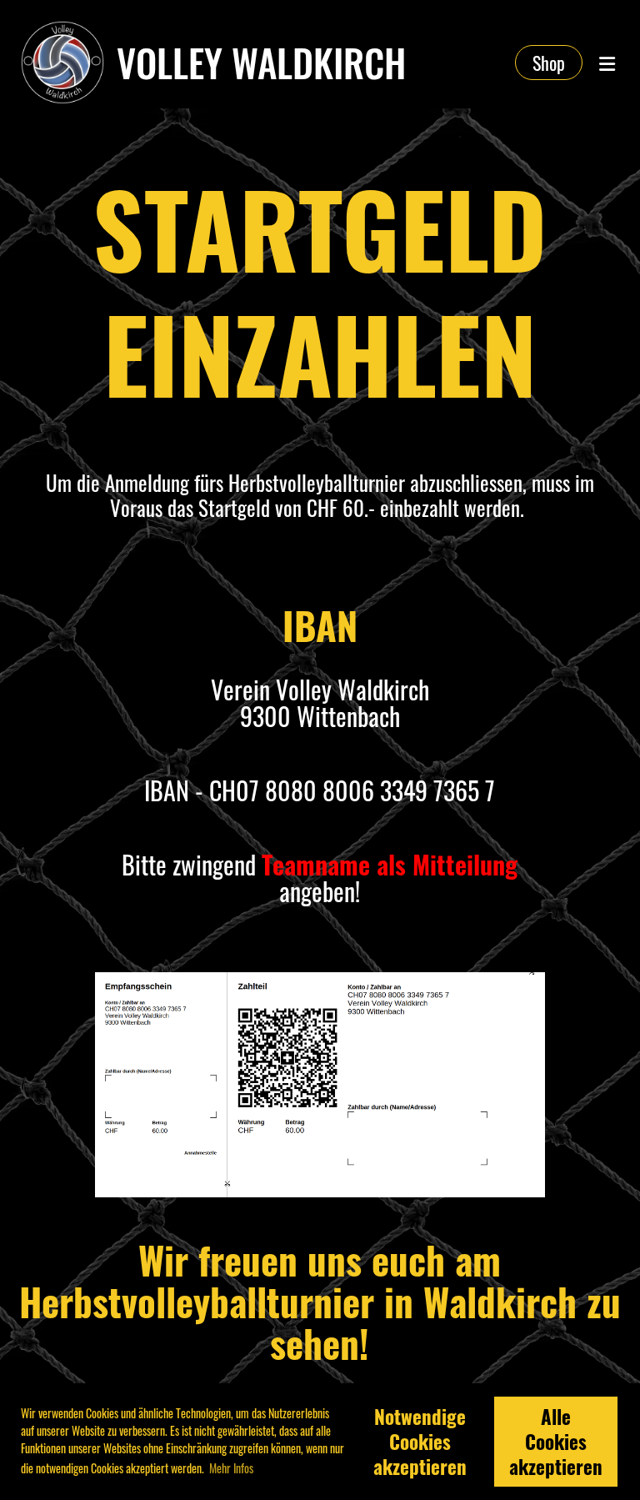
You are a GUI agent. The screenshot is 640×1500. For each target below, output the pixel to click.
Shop (548, 62)
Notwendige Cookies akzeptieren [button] (420, 1441)
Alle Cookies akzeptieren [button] (555, 1441)
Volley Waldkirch (261, 62)
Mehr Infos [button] (231, 1468)
